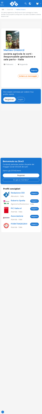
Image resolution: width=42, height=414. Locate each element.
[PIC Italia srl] (7, 210)
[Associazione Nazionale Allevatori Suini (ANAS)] (7, 218)
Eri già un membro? (21, 180)
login (20, 99)
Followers (8, 64)
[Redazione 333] (7, 195)
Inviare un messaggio (28, 76)
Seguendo (23, 64)
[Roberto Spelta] (7, 202)
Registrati (9, 99)
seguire (34, 70)
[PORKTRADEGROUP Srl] (7, 226)
